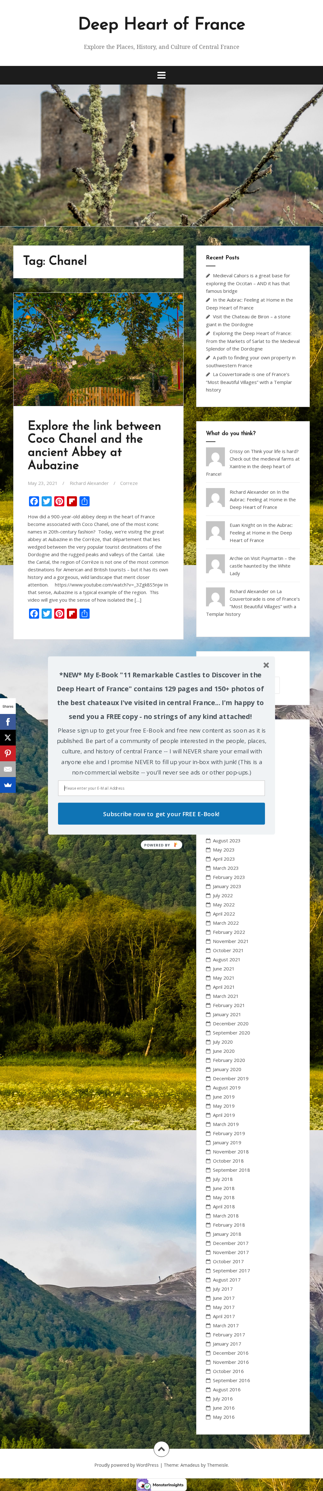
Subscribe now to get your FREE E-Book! (161, 813)
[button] (160, 696)
